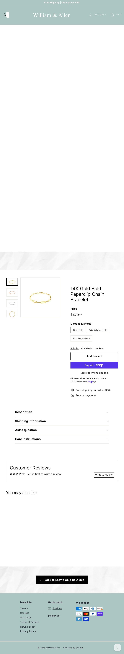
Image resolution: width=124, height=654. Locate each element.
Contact (24, 612)
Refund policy (28, 626)
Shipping (74, 348)
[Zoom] (40, 297)
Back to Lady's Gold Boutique (64, 579)
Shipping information (30, 421)
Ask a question (26, 430)
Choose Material (81, 323)
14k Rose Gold (81, 338)
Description (23, 412)
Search (24, 608)
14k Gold (78, 330)
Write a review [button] (104, 474)
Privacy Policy (28, 631)
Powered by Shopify (73, 647)
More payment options (94, 372)
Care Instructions (28, 439)
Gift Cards (26, 617)
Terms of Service (29, 622)
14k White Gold (98, 330)
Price (73, 308)
